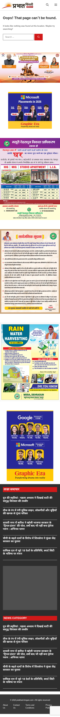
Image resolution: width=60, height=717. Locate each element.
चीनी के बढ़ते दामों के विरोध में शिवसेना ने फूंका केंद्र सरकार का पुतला (29, 540)
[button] (47, 5)
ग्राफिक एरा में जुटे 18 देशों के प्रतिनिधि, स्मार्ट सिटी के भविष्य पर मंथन (28, 552)
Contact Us (16, 706)
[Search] (38, 37)
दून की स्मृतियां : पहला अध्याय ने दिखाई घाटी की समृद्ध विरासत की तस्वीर (27, 499)
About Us (5, 706)
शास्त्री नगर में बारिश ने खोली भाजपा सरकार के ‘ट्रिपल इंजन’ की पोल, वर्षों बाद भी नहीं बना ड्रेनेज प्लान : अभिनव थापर (28, 526)
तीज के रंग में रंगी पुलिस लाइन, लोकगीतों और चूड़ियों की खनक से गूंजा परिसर (30, 512)
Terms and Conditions (29, 706)
